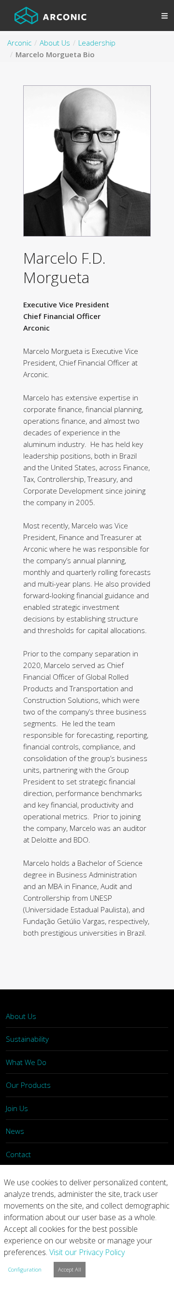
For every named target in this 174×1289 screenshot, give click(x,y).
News (15, 1131)
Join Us (17, 1108)
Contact (18, 1154)
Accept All (69, 1269)
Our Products (28, 1085)
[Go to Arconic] (50, 15)
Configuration (25, 1269)
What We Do (26, 1062)
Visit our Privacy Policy (87, 1252)
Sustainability (27, 1039)
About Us (21, 1016)
